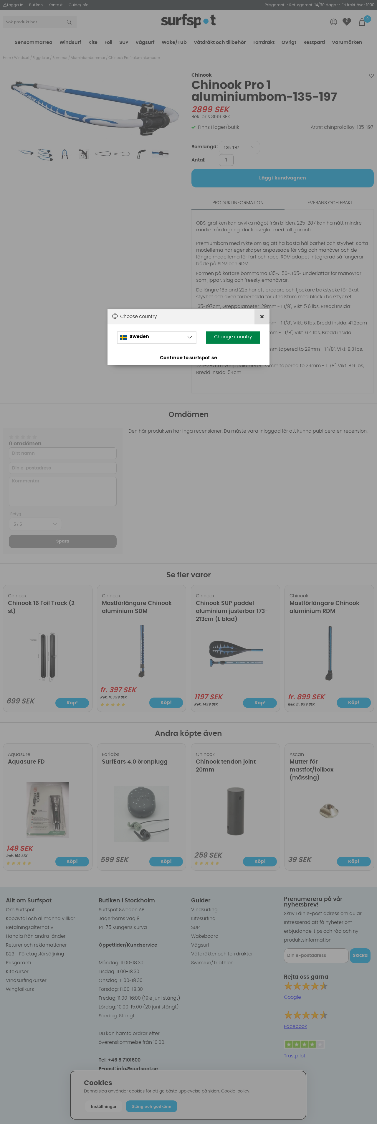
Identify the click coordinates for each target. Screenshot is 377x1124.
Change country (233, 337)
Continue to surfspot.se (188, 358)
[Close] (261, 316)
